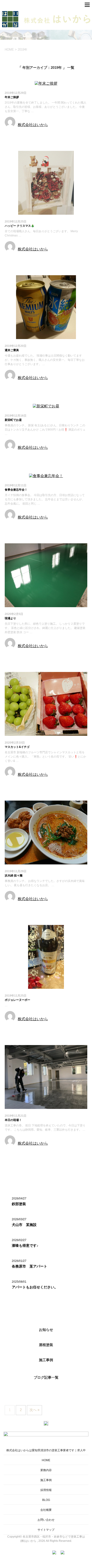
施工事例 (46, 1360)
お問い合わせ (46, 1519)
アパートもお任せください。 (35, 1287)
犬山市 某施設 (24, 1225)
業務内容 (46, 1470)
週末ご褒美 (12, 350)
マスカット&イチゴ (17, 747)
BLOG (46, 1500)
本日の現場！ (13, 1120)
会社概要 (46, 1510)
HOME (46, 1460)
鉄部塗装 (19, 1204)
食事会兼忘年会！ (16, 489)
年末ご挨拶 (12, 97)
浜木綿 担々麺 (13, 875)
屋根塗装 (46, 1345)
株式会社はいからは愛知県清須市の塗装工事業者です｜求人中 (46, 1450)
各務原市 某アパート (29, 1266)
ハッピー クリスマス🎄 (19, 225)
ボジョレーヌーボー (17, 1000)
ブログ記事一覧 (46, 1377)
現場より (10, 618)
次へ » (34, 1410)
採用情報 (46, 1490)
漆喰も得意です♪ (25, 1245)
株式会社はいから (33, 125)
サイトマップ (46, 1529)
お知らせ (12, 133)
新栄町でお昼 (13, 420)
